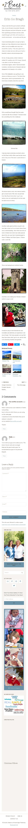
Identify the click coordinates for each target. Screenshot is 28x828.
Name (4, 496)
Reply (4, 429)
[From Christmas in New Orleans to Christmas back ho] (14, 657)
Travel (14, 15)
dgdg (10, 437)
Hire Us (20, 816)
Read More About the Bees (14, 564)
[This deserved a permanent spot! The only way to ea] (14, 638)
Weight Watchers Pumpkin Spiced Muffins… (6, 386)
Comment (5, 473)
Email (4, 504)
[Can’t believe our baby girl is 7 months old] (14, 676)
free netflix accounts (16, 402)
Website (4, 512)
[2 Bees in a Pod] (13, 6)
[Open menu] (25, 6)
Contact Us (14, 818)
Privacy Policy (10, 816)
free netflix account (16, 421)
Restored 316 (14, 825)
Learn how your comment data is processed (13, 524)
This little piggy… (21, 384)
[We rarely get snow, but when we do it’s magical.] (14, 619)
